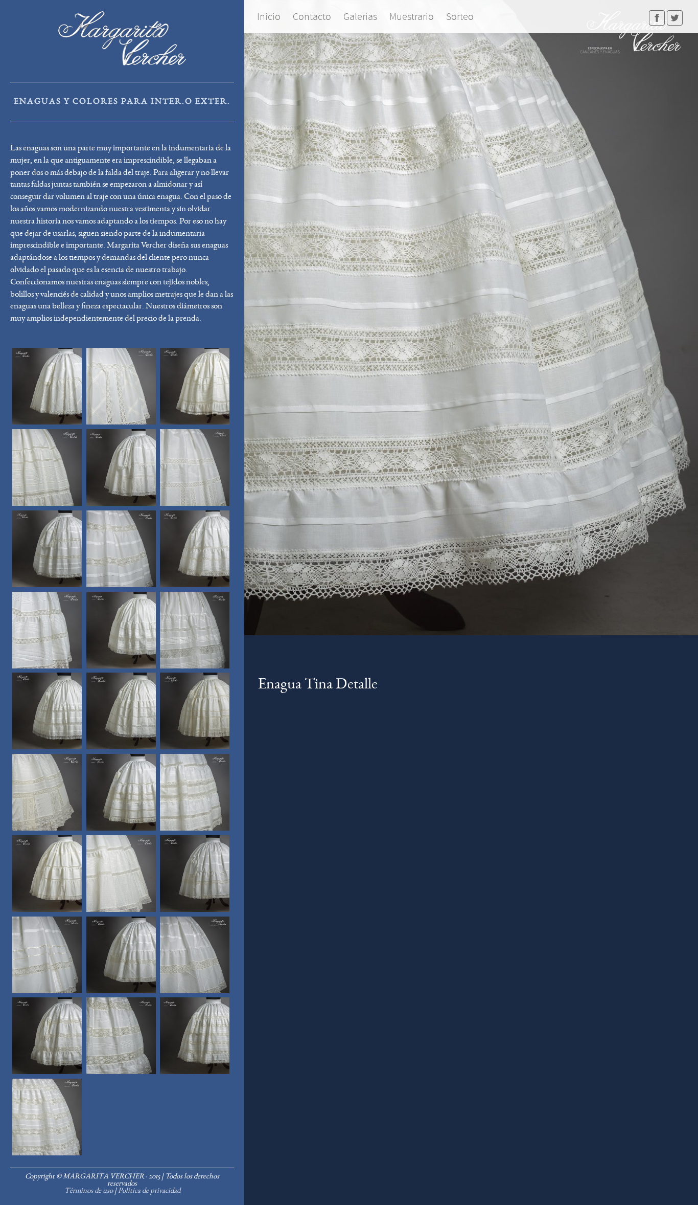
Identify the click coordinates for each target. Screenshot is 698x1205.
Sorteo (460, 16)
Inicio (269, 16)
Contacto (312, 16)
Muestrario (411, 16)
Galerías (360, 16)
